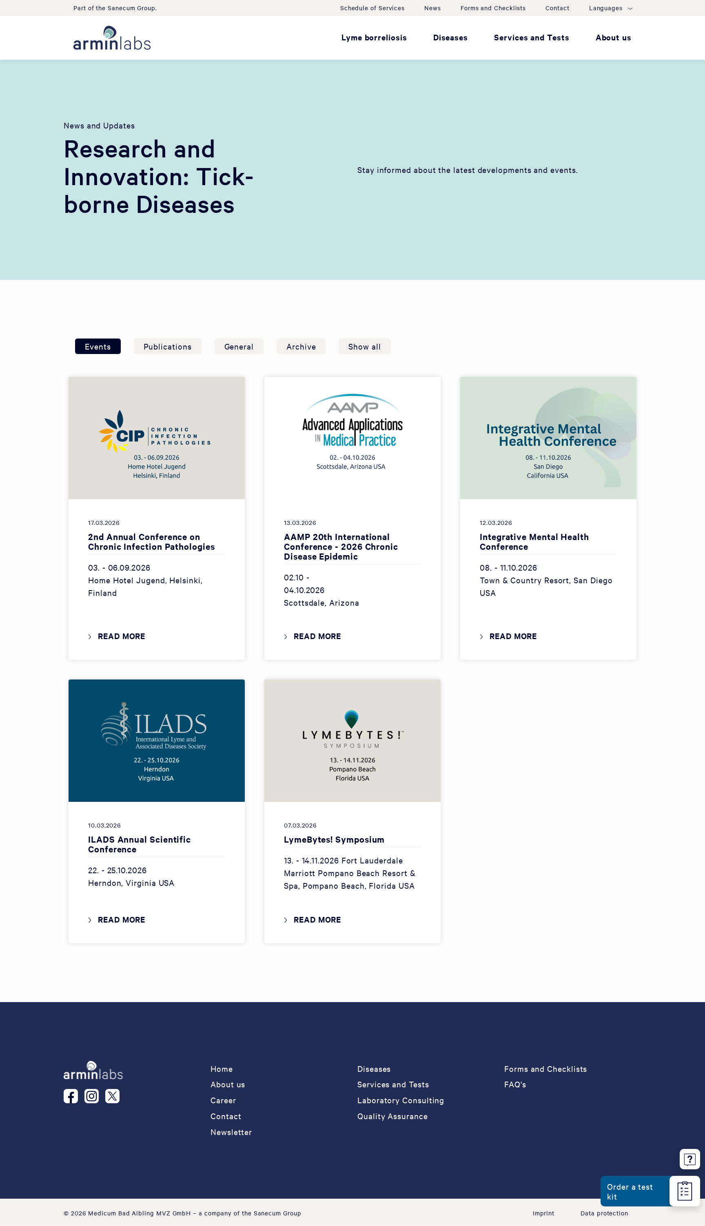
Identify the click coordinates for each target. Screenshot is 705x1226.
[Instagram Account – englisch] (94, 1096)
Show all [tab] (364, 346)
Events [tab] (98, 346)
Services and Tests (532, 37)
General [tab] (239, 346)
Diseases (450, 37)
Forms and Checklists (493, 8)
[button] (610, 8)
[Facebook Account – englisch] (74, 1096)
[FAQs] (690, 1158)
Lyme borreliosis (374, 37)
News (432, 8)
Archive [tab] (301, 346)
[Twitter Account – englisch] (115, 1096)
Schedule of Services (372, 8)
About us (614, 37)
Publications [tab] (168, 346)
